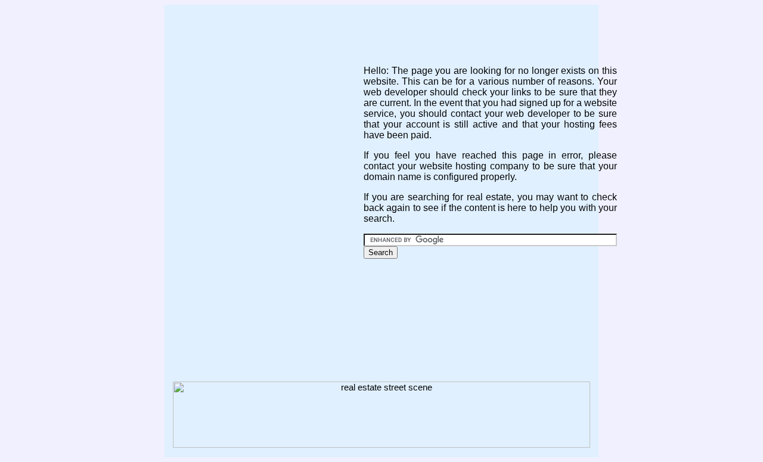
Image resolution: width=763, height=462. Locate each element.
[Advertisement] (381, 31)
